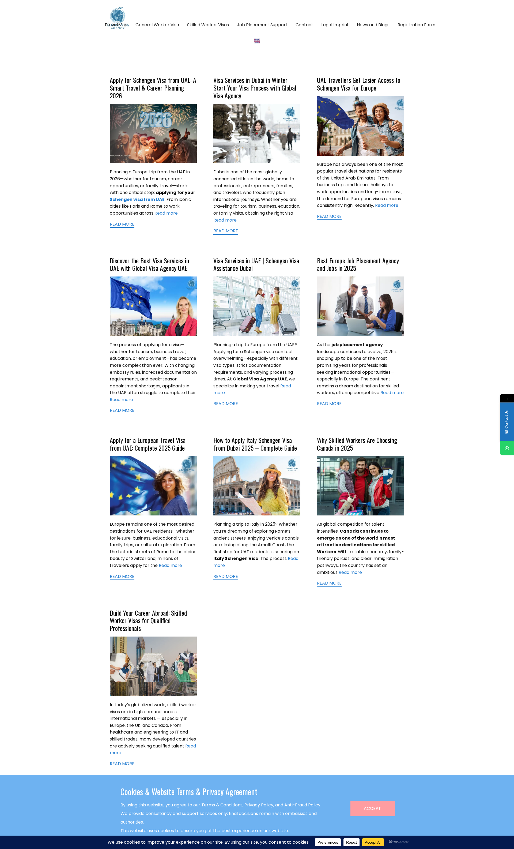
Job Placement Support (262, 25)
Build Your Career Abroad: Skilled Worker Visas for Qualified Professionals (148, 620)
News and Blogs (373, 25)
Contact (304, 25)
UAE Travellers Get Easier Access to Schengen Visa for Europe (358, 83)
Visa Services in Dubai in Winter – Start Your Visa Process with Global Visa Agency (254, 87)
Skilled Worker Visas (208, 25)
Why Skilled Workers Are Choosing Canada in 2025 (357, 443)
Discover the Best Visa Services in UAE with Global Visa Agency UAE (149, 264)
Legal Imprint (335, 25)
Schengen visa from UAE (137, 199)
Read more (166, 213)
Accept (372, 808)
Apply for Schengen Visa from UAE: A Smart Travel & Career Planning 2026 (153, 87)
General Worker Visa (157, 25)
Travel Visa (115, 25)
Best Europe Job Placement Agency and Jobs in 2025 (358, 264)
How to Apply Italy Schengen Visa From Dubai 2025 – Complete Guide (255, 443)
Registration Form (416, 25)
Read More (122, 224)
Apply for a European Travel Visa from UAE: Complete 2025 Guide (148, 443)
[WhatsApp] (507, 448)
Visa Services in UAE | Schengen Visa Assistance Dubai (256, 264)
